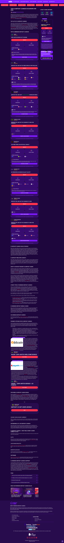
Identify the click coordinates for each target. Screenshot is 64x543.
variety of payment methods (30, 366)
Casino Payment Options (15, 516)
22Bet (34, 368)
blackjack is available (26, 451)
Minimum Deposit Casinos (32, 467)
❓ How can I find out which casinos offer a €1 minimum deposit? (21, 475)
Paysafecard (19, 289)
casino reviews (13, 18)
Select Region (39, 1)
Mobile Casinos (14, 517)
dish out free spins (25, 24)
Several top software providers (15, 457)
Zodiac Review (46, 41)
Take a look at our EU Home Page (21, 17)
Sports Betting (45, 1)
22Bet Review (24, 57)
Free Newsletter (52, 1)
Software (13, 519)
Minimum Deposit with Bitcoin (31, 345)
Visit (24, 410)
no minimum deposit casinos (23, 316)
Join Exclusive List (46, 58)
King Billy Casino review (17, 350)
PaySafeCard (25, 374)
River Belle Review (24, 163)
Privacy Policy (37, 518)
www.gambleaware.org (32, 531)
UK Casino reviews (16, 1)
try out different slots (33, 439)
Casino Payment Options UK (24, 1)
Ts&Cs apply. (49, 48)
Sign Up (24, 68)
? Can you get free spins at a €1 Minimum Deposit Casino (20, 482)
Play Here (24, 387)
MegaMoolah (29, 464)
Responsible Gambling (15, 520)
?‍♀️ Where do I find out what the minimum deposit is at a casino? (21, 477)
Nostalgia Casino (19, 394)
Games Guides (14, 518)
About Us (36, 520)
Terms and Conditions (38, 519)
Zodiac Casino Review (25, 214)
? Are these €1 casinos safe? (15, 480)
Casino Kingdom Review (24, 240)
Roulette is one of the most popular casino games (18, 445)
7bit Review (24, 86)
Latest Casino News (33, 1)
